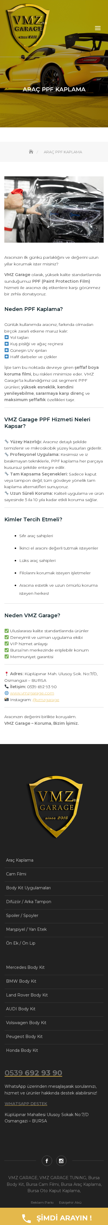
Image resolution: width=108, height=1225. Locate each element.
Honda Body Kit (22, 1050)
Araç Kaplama (19, 860)
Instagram (61, 1161)
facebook (47, 1161)
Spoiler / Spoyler (22, 915)
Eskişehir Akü (70, 1202)
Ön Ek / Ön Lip (20, 943)
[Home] (31, 152)
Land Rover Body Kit (27, 995)
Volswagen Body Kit (26, 1022)
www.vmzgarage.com (32, 693)
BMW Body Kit (21, 981)
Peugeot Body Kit (24, 1036)
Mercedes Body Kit (25, 967)
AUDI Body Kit (20, 1008)
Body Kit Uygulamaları (28, 887)
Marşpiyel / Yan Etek (26, 929)
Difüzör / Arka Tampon (28, 901)
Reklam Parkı (42, 1202)
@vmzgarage (46, 699)
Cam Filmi (16, 874)
